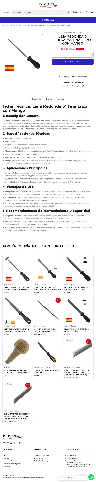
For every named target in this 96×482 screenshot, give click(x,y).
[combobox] (41, 12)
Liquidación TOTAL (15, 25)
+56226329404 (72, 455)
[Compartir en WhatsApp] (72, 86)
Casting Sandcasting (41, 461)
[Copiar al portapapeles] (82, 86)
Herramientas (38, 458)
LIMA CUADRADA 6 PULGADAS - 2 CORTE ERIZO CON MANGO (17, 289)
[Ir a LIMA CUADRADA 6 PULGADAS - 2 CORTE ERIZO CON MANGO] (18, 269)
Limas (27, 25)
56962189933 (72, 458)
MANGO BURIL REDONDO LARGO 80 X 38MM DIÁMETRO (17, 371)
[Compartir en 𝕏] (67, 86)
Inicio (4, 25)
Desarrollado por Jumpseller (33, 477)
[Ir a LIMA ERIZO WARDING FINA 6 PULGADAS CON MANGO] (18, 310)
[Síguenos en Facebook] (14, 443)
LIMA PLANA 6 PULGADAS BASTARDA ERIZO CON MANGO (47, 289)
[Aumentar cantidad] (91, 54)
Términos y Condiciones (10, 461)
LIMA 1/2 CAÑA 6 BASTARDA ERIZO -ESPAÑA (76, 330)
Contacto (5, 458)
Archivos (61, 99)
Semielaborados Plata (41, 455)
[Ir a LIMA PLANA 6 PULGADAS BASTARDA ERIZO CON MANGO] (48, 269)
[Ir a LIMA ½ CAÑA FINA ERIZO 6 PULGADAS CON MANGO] (78, 269)
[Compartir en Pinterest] (77, 86)
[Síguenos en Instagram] (11, 443)
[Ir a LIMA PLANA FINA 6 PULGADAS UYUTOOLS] (48, 351)
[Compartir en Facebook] (63, 86)
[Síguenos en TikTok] (20, 443)
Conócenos (6, 466)
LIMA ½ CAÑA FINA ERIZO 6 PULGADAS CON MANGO (76, 289)
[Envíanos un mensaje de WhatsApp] (91, 477)
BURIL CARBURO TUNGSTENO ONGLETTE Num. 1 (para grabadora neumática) (77, 372)
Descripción (36, 99)
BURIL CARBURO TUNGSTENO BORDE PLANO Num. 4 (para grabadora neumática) (17, 416)
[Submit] (68, 12)
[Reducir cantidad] (53, 54)
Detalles (49, 99)
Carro (4, 455)
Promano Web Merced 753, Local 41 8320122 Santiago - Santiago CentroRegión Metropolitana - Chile (79, 463)
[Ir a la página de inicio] (48, 5)
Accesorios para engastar (11, 464)
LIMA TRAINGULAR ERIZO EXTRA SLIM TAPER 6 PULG (45, 330)
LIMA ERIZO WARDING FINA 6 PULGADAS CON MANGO (16, 330)
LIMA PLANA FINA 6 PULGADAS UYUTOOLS (47, 371)
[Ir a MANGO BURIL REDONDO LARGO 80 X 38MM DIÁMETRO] (18, 351)
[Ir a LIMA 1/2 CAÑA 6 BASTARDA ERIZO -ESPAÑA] (78, 310)
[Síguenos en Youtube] (17, 443)
